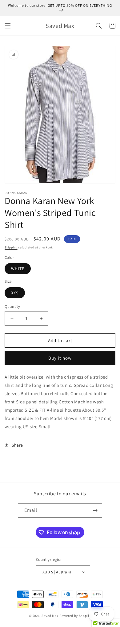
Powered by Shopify (75, 616)
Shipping (11, 247)
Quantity (12, 306)
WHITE (17, 268)
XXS (14, 293)
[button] (7, 25)
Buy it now (60, 358)
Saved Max (50, 616)
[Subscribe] (95, 510)
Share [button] (17, 445)
